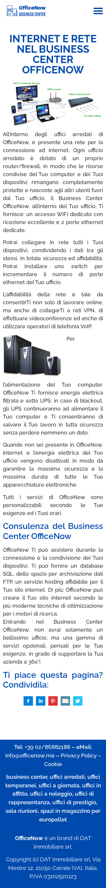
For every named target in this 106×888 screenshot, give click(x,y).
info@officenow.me (29, 755)
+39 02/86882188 (47, 747)
